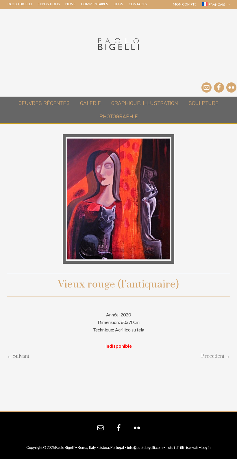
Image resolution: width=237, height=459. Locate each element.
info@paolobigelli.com (145, 447)
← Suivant (18, 356)
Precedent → (215, 356)
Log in (206, 447)
